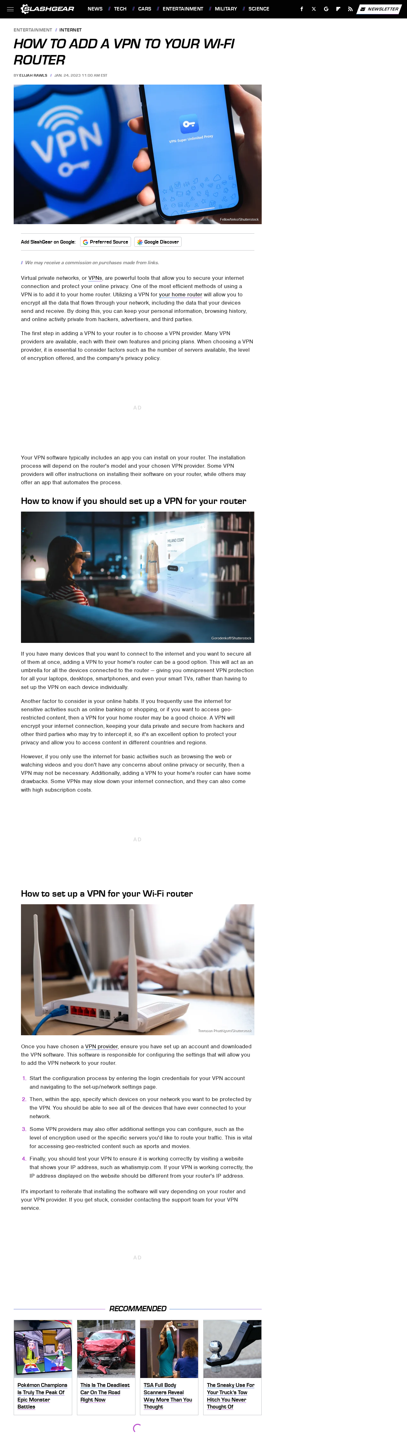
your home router (180, 294)
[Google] (326, 9)
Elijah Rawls (33, 75)
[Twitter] (314, 9)
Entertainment (183, 9)
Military (226, 9)
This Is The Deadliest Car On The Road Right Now (105, 1392)
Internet (70, 30)
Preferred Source (109, 242)
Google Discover (161, 242)
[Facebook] (302, 9)
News (95, 9)
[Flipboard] (338, 9)
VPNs (95, 277)
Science (259, 9)
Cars (144, 9)
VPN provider (101, 1046)
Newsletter (383, 8)
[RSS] (350, 9)
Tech (120, 9)
